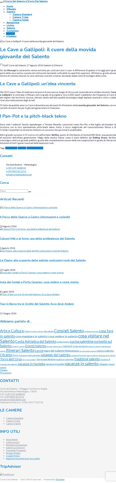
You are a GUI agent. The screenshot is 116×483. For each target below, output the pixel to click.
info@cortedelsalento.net (19, 174)
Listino (10, 25)
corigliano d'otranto (91, 331)
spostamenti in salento (106, 355)
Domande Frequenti (16, 450)
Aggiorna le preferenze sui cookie (23, 458)
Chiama (3, 370)
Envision (60, 479)
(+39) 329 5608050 (16, 168)
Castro (27, 331)
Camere (10, 11)
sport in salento (92, 355)
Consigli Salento (69, 330)
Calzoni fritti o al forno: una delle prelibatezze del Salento (37, 238)
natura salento (105, 350)
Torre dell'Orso (11, 359)
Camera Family (20, 20)
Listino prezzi (12, 442)
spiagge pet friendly (78, 355)
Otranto (6, 355)
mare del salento (54, 350)
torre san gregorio (29, 360)
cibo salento (49, 331)
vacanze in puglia (54, 364)
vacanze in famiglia (31, 364)
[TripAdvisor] (7, 474)
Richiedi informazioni (16, 445)
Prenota (10, 33)
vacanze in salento (82, 363)
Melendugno (72, 350)
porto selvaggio (33, 355)
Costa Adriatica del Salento (35, 341)
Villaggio (11, 9)
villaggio (103, 364)
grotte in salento (94, 346)
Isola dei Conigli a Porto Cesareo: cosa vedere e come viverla (39, 282)
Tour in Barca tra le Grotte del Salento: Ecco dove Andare (37, 304)
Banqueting (12, 22)
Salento (10, 28)
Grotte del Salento (80, 346)
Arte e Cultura (12, 331)
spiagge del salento (55, 355)
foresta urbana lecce (54, 346)
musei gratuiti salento (88, 351)
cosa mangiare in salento (31, 336)
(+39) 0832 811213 (16, 171)
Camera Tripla (20, 17)
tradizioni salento (87, 359)
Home (9, 6)
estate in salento (18, 346)
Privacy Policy (13, 453)
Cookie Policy (13, 455)
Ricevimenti (12, 439)
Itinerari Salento (35, 148)
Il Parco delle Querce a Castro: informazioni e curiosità (35, 217)
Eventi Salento (35, 346)
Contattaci (12, 30)
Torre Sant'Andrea (45, 359)
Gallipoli (22, 148)
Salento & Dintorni (15, 447)
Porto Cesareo (20, 355)
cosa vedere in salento (63, 336)
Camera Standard (22, 14)
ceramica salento (36, 331)
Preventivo (5, 372)
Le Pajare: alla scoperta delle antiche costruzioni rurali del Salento (43, 260)
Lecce (39, 350)
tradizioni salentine (65, 359)
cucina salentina (81, 341)
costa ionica (11, 148)
